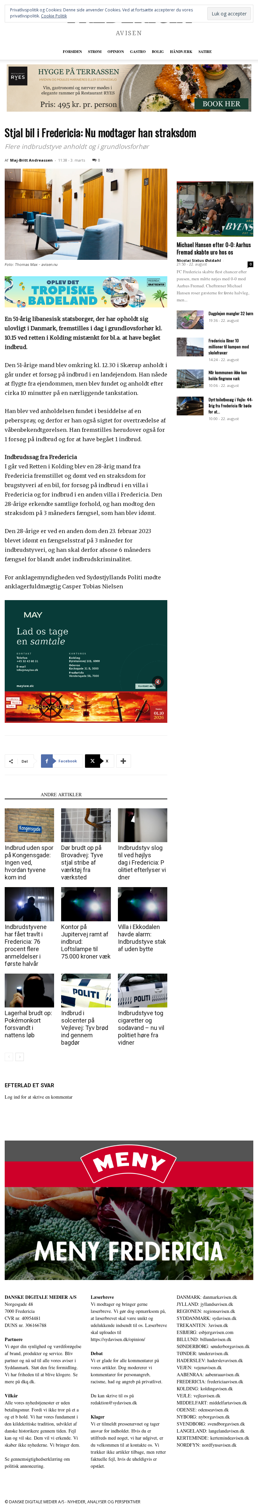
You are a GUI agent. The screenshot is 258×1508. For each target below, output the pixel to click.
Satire (205, 51)
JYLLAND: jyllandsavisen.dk (205, 1304)
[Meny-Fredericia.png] (129, 1210)
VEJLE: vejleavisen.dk (198, 1395)
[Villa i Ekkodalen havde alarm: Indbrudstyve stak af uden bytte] (142, 904)
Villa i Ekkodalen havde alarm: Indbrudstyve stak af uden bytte (142, 937)
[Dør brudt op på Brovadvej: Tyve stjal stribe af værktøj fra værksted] (86, 825)
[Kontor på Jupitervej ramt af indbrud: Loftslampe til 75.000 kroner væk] (86, 904)
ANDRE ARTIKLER (61, 794)
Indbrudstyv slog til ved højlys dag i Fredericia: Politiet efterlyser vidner (142, 862)
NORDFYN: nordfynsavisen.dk (206, 1445)
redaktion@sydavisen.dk (114, 1402)
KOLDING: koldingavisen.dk (205, 1388)
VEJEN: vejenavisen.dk (199, 1367)
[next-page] (19, 1057)
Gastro (138, 51)
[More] (123, 761)
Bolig (158, 51)
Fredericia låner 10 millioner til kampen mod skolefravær (229, 346)
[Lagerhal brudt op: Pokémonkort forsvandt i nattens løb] (29, 990)
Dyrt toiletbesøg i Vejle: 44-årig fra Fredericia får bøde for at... (231, 405)
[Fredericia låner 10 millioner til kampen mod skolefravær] (190, 347)
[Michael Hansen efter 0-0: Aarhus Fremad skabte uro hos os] (215, 209)
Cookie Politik (54, 16)
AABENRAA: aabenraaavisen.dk (208, 1374)
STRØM (94, 51)
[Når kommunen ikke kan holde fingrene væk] (190, 378)
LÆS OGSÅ (21, 794)
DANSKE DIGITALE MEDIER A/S (41, 1296)
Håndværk (181, 51)
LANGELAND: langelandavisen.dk (211, 1431)
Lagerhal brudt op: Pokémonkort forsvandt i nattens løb (28, 1024)
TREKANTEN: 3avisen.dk (202, 1325)
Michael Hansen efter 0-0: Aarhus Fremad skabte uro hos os (214, 248)
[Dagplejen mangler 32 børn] (190, 319)
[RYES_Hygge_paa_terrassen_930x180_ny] (129, 88)
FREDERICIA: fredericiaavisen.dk (210, 1381)
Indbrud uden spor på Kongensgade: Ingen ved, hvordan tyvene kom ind (29, 862)
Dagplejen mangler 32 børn (231, 313)
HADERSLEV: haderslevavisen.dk (210, 1360)
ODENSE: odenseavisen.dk (203, 1409)
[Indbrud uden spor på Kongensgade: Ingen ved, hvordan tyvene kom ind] (29, 825)
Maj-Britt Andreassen (31, 160)
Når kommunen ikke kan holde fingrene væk (228, 375)
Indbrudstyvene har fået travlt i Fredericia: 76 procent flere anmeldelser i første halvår (26, 945)
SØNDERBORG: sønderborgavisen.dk (213, 1346)
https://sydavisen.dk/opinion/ (118, 1339)
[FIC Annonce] (86, 292)
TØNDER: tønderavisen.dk (202, 1353)
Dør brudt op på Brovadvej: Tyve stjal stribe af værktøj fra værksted (82, 862)
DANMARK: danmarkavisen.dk (207, 1297)
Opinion (116, 51)
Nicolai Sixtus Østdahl (199, 260)
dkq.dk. (28, 1381)
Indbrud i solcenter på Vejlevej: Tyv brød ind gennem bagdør (84, 1027)
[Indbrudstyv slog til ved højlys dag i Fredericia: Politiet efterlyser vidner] (142, 825)
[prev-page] (9, 1057)
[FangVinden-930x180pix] (86, 707)
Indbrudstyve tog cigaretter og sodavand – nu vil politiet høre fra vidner (141, 1027)
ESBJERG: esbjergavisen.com (205, 1332)
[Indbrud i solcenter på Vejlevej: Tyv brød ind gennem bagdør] (86, 990)
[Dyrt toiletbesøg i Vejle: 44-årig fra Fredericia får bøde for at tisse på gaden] (190, 406)
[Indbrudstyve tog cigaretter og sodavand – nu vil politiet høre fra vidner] (142, 990)
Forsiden (72, 51)
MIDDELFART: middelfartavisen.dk (212, 1402)
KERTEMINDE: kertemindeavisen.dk (213, 1438)
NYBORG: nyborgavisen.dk (203, 1416)
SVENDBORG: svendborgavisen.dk (211, 1423)
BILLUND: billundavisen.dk (204, 1339)
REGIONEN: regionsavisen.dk (206, 1311)
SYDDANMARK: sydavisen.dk (206, 1318)
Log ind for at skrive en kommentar (39, 1097)
